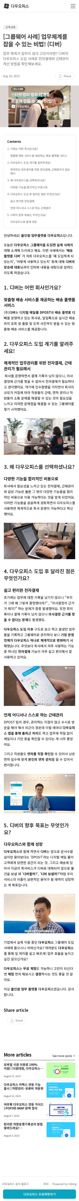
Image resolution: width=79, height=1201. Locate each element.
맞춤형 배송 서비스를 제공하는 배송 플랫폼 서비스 (38, 156)
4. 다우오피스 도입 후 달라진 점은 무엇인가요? (33, 194)
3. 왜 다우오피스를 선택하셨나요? (26, 180)
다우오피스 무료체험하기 (39, 1194)
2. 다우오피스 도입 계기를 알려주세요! (29, 162)
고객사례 (10, 27)
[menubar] (64, 76)
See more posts (62, 1056)
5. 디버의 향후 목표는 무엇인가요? (26, 215)
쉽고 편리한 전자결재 (22, 201)
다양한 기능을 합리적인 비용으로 (29, 187)
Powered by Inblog (64, 1184)
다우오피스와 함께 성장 (23, 222)
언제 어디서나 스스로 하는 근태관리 (30, 208)
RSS (46, 1184)
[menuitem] (64, 76)
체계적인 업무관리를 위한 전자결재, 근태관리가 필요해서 (40, 171)
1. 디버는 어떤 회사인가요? (22, 149)
